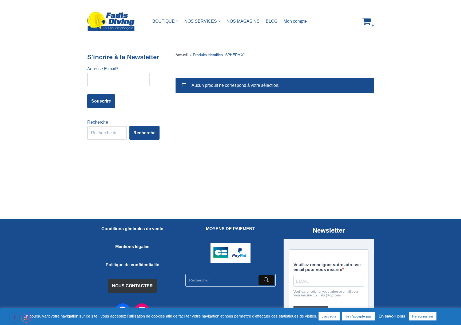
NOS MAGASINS (243, 21)
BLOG (271, 21)
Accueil (182, 55)
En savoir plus (392, 316)
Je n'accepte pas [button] (358, 316)
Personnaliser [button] (422, 316)
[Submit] (266, 280)
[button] (177, 21)
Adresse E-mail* (102, 68)
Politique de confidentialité (132, 265)
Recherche (97, 122)
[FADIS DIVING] (110, 21)
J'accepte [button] (329, 316)
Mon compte (295, 21)
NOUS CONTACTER (132, 286)
